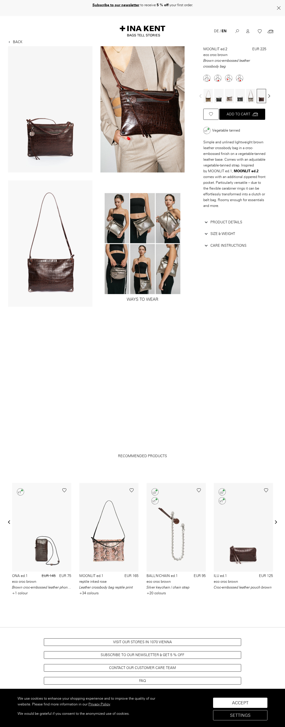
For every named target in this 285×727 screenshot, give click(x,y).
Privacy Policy (99, 704)
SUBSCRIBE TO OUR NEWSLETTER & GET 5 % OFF (142, 655)
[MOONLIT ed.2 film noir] (240, 96)
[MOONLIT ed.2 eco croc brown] (261, 96)
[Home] (142, 31)
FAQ (142, 681)
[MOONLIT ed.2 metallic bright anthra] (229, 96)
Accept (240, 702)
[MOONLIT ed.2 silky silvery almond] (250, 96)
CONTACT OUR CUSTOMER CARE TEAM (142, 668)
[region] (142, 708)
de (216, 31)
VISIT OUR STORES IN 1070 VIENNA (142, 642)
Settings (240, 715)
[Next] (269, 96)
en (224, 31)
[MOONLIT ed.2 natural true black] (219, 96)
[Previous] (9, 522)
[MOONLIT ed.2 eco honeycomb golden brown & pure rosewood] (208, 96)
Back (17, 42)
